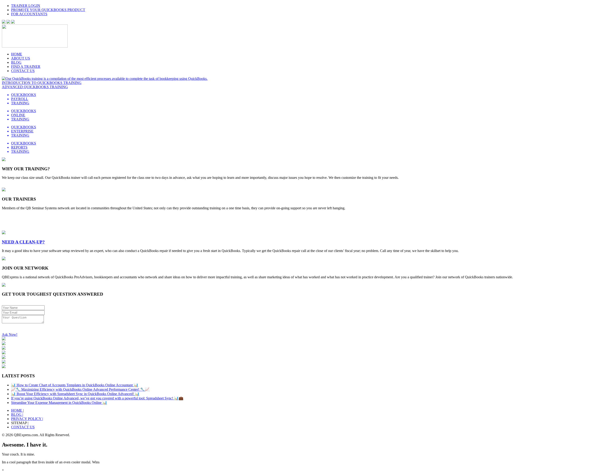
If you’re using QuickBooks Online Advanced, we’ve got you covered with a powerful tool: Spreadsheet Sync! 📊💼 (97, 398)
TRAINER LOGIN (25, 6)
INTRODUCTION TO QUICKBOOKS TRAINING (41, 83)
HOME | (17, 410)
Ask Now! (9, 334)
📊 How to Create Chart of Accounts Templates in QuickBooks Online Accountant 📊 (74, 385)
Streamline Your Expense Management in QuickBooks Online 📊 (59, 403)
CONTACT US (23, 71)
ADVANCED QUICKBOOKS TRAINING (35, 87)
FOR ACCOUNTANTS (29, 14)
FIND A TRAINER (25, 67)
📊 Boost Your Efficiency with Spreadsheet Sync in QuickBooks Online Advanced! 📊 (75, 394)
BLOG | (17, 415)
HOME (16, 54)
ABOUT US (20, 58)
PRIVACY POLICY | (27, 419)
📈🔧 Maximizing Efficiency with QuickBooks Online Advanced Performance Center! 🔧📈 (80, 389)
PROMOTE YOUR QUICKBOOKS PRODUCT (48, 10)
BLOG (16, 62)
